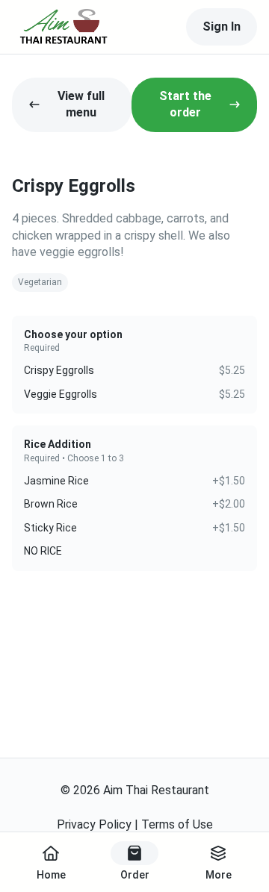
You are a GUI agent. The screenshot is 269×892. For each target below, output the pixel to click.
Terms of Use (177, 824)
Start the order (185, 104)
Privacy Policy (94, 824)
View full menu (81, 104)
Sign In (221, 26)
